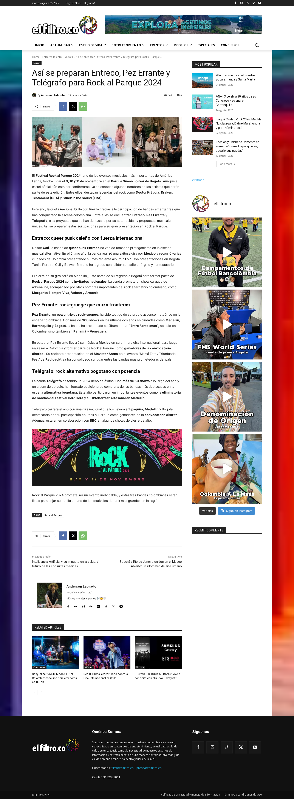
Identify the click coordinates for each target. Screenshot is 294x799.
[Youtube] (259, 3)
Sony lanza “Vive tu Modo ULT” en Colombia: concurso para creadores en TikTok (54, 677)
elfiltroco (198, 180)
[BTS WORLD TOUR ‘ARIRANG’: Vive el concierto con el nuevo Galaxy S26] (158, 652)
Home (36, 57)
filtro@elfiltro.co (122, 768)
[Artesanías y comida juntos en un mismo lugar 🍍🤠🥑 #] (227, 469)
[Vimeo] (253, 3)
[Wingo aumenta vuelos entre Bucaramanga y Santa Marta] (202, 80)
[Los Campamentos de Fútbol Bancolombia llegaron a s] (227, 252)
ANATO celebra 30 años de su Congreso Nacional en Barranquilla (236, 101)
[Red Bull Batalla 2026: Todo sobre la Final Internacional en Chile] (107, 652)
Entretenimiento (52, 57)
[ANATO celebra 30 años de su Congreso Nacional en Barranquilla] (202, 102)
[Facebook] (235, 3)
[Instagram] (241, 3)
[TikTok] (106, 605)
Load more (225, 164)
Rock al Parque (53, 515)
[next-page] (41, 692)
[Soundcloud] (91, 605)
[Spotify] (98, 605)
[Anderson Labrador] (35, 95)
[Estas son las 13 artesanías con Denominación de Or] (227, 397)
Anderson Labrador (53, 95)
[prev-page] (34, 692)
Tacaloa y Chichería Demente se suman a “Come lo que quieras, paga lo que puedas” (237, 146)
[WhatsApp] (83, 106)
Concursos (39, 667)
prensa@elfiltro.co (149, 768)
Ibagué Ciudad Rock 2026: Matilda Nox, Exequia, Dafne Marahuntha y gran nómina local (239, 123)
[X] (247, 3)
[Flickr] (75, 605)
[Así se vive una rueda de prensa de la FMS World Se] (227, 324)
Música (69, 57)
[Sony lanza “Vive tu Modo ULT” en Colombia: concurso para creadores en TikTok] (55, 652)
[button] (257, 45)
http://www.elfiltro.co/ (79, 592)
